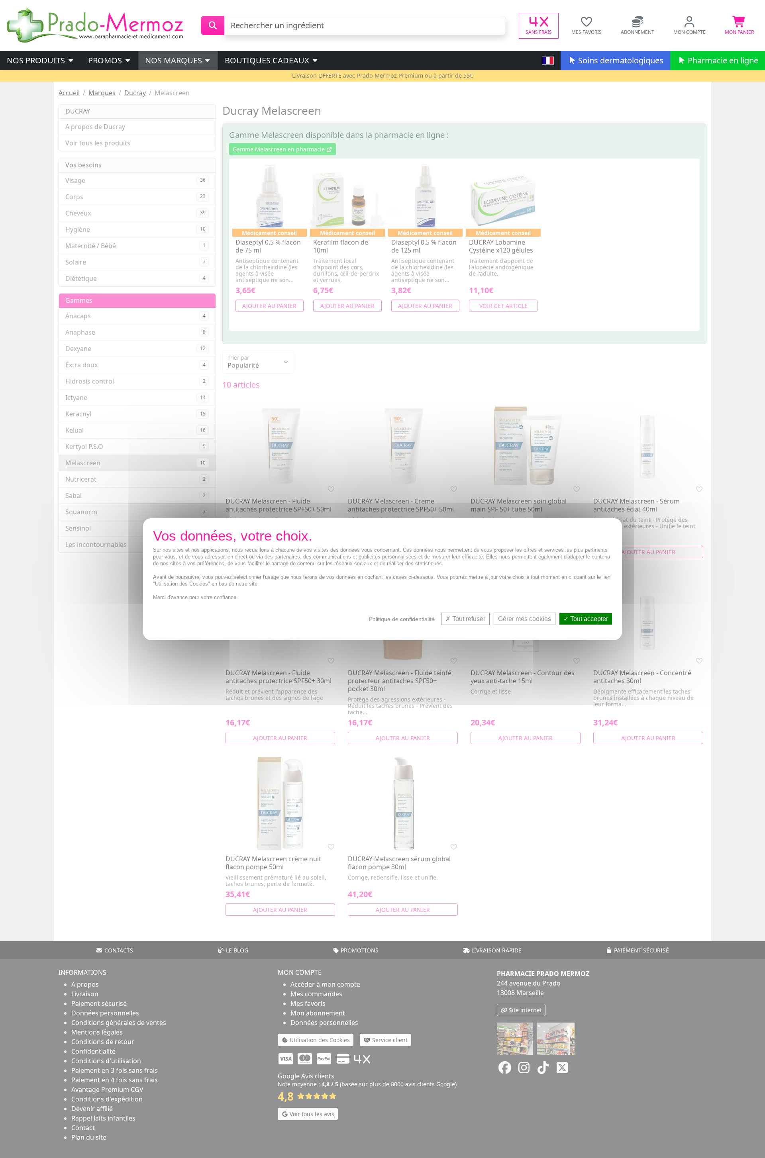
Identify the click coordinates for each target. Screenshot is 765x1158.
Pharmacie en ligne (722, 60)
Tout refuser (468, 618)
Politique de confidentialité (402, 618)
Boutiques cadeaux (268, 60)
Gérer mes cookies (524, 618)
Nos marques (174, 60)
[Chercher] (212, 25)
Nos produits (37, 60)
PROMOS (106, 60)
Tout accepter (588, 618)
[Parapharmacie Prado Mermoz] (96, 24)
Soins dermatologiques (619, 60)
